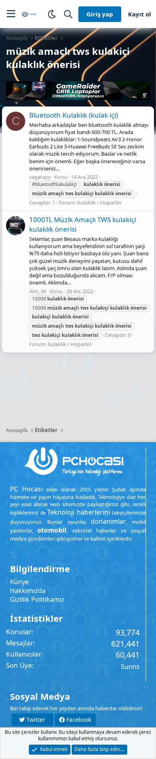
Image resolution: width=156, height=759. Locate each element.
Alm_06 (37, 291)
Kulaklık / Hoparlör (99, 202)
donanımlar (108, 521)
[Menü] (11, 14)
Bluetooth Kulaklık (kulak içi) (73, 115)
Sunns (130, 666)
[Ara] (68, 14)
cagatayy (40, 176)
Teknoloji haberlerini (78, 512)
